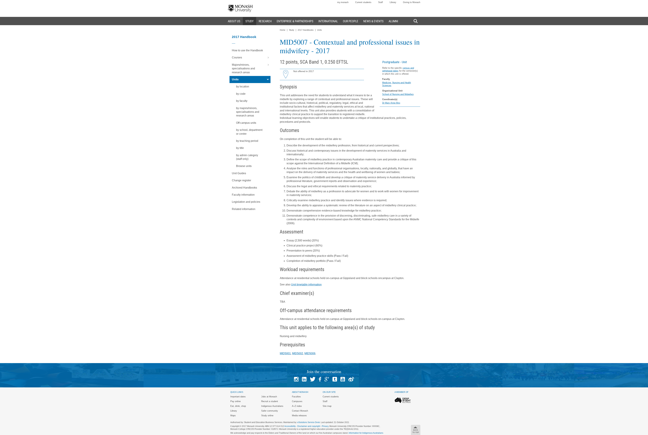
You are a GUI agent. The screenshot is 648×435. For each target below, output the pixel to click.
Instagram (296, 379)
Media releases (299, 415)
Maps (233, 415)
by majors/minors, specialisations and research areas (247, 112)
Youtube (342, 379)
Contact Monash (300, 411)
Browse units (244, 166)
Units (235, 79)
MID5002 (297, 353)
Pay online (235, 401)
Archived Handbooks (244, 187)
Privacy (325, 426)
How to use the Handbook (247, 50)
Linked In (304, 379)
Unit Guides (239, 173)
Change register (241, 180)
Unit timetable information (306, 284)
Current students (363, 2)
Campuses (297, 401)
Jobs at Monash (269, 396)
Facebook (320, 379)
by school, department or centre (249, 131)
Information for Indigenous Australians (366, 433)
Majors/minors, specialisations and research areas (243, 68)
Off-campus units (246, 122)
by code (241, 93)
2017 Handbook (244, 37)
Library (393, 2)
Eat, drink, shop (238, 406)
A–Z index (297, 406)
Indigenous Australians (272, 406)
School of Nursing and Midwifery (398, 94)
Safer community (269, 411)
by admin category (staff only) (247, 157)
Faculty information (243, 194)
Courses (237, 57)
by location (242, 86)
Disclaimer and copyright (308, 426)
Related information (243, 209)
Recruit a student (269, 401)
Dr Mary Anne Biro (391, 103)
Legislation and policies (246, 201)
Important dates (238, 396)
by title (240, 148)
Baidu (351, 379)
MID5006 (309, 353)
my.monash (342, 2)
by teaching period (247, 140)
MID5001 (285, 353)
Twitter (312, 379)
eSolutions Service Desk (308, 422)
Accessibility (290, 426)
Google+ (327, 379)
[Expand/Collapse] (267, 57)
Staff (380, 2)
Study (291, 30)
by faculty (241, 100)
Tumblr (334, 379)
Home (282, 30)
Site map (327, 406)
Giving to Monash (411, 2)
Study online (267, 415)
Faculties (296, 396)
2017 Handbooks (306, 30)
